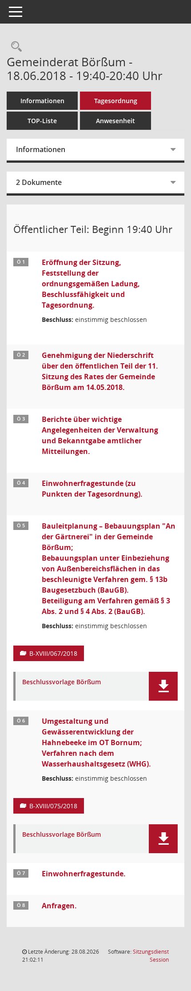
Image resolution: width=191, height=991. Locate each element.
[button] (163, 686)
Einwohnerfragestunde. (84, 874)
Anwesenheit (115, 120)
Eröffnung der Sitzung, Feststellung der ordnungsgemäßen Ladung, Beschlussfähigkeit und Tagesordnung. (91, 283)
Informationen (42, 100)
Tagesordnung (115, 100)
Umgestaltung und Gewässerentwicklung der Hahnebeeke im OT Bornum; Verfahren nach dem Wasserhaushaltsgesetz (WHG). (96, 742)
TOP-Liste (42, 120)
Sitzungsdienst (151, 955)
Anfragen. (59, 906)
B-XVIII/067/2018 (53, 653)
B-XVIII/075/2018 (53, 806)
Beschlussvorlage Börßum (61, 682)
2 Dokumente (39, 182)
